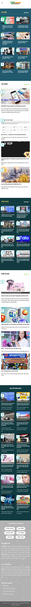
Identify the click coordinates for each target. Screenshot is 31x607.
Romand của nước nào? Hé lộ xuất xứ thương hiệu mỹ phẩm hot (7, 487)
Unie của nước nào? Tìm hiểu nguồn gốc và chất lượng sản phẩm (22, 466)
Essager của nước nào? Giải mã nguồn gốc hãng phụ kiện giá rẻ (23, 404)
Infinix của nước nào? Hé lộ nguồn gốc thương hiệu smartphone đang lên (22, 216)
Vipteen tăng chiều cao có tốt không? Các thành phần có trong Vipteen (15, 324)
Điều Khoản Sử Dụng (9, 588)
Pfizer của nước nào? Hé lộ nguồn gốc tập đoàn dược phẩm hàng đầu (7, 508)
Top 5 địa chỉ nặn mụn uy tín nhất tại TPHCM (23, 42)
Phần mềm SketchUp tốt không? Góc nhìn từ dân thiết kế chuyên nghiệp (23, 260)
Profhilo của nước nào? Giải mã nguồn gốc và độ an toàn (23, 486)
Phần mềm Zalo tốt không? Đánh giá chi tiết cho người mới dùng (23, 245)
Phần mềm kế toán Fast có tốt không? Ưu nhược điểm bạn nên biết (7, 245)
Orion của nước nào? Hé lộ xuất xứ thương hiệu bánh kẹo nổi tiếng (23, 508)
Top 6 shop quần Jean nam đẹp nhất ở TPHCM (7, 57)
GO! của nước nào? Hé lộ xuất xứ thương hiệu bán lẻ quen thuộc (23, 424)
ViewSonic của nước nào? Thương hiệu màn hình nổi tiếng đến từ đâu (23, 446)
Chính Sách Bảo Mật (8, 591)
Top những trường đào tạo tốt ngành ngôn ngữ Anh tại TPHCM (7, 43)
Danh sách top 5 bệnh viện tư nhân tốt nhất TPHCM (23, 71)
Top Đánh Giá (5, 546)
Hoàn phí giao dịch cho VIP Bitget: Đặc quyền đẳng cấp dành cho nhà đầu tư (15, 159)
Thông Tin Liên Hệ (8, 594)
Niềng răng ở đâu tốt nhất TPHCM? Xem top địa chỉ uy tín (7, 27)
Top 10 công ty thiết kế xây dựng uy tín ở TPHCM (7, 71)
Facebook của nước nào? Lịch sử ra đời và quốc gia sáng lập (7, 215)
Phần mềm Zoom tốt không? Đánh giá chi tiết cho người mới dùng (7, 260)
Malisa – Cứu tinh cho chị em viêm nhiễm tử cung (11, 348)
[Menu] (2, 3)
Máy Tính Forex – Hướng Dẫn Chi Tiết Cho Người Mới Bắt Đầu (13, 134)
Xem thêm (26, 12)
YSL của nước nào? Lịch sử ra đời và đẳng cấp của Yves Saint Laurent (7, 446)
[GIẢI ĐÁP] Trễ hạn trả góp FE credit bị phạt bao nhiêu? (13, 106)
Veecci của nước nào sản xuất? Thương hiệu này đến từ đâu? (14, 295)
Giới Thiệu (6, 585)
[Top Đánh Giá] (15, 3)
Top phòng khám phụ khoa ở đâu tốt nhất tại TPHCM (23, 26)
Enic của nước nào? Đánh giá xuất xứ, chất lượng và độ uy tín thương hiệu (7, 424)
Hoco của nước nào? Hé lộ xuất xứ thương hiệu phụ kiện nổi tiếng (7, 231)
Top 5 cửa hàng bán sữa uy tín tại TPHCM (23, 57)
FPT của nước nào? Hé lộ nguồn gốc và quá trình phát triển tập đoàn (23, 231)
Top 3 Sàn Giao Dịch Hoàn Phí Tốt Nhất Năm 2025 (11, 184)
